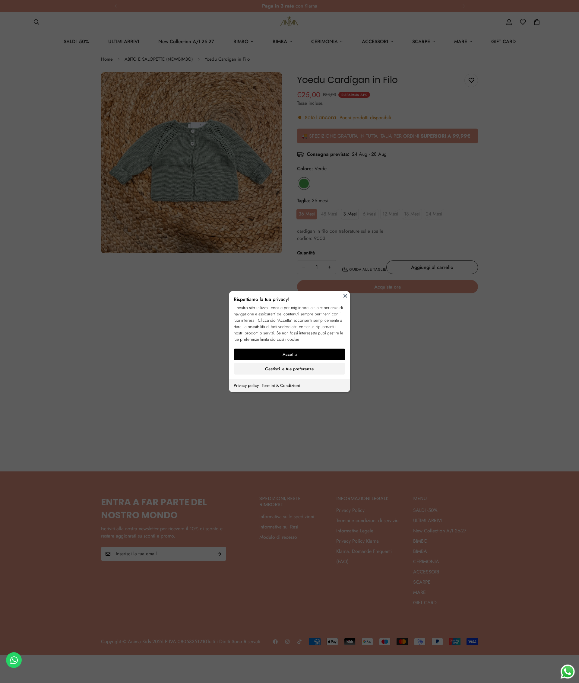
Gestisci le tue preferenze (289, 369)
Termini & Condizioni (281, 385)
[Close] (345, 295)
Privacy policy (246, 385)
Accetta (290, 354)
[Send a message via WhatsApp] (567, 671)
